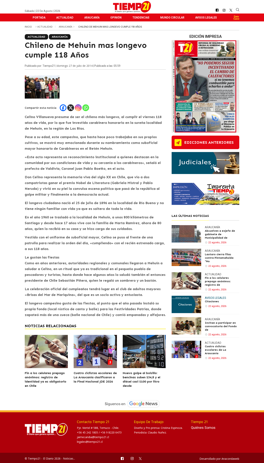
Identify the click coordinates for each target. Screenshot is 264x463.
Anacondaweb (230, 458)
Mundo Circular (172, 17)
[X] (70, 107)
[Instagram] (78, 107)
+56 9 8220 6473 (111, 432)
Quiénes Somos (203, 428)
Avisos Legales (206, 17)
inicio (28, 26)
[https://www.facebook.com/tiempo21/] (217, 10)
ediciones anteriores (209, 142)
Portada (39, 17)
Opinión (116, 17)
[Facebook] (63, 107)
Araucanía (92, 17)
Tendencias (140, 17)
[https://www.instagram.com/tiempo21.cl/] (224, 10)
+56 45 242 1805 (88, 432)
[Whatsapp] (85, 107)
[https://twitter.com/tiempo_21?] (231, 10)
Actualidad (64, 17)
